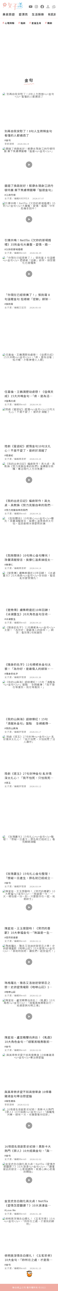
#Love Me (10, 1210)
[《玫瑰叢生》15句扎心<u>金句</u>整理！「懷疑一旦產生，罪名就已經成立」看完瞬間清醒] (29, 852)
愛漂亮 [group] (23, 14)
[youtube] (30, 6)
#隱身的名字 (11, 673)
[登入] (48, 6)
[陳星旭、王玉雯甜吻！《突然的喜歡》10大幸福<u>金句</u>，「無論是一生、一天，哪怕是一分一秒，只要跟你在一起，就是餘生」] (29, 907)
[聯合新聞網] (4, 5)
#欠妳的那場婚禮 (14, 249)
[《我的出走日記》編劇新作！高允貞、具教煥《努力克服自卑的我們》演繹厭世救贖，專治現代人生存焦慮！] (29, 479)
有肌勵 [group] (52, 14)
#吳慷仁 (9, 564)
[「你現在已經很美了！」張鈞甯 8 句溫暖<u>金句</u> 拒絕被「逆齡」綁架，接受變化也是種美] (29, 273)
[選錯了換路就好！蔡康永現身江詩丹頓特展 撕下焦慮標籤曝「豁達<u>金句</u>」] (29, 164)
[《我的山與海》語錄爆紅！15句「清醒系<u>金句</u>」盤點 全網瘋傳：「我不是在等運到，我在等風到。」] (29, 698)
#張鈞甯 (9, 304)
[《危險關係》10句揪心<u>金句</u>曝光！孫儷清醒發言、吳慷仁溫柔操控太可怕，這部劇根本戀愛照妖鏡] (29, 534)
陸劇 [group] (23, 23)
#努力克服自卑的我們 (16, 510)
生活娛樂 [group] (38, 14)
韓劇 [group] (49, 23)
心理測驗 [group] (10, 23)
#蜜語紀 (9, 455)
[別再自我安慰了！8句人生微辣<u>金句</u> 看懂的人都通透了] (29, 110)
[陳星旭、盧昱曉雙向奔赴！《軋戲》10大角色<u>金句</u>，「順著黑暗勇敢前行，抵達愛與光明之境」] (29, 1016)
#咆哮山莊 (10, 991)
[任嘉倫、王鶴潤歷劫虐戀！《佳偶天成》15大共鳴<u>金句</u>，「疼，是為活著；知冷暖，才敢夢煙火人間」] (29, 370)
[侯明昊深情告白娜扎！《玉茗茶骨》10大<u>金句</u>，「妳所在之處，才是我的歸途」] (29, 1234)
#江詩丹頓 (10, 194)
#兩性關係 (10, 1101)
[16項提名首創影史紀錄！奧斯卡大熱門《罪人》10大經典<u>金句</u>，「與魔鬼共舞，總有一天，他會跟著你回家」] (29, 1125)
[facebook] (42, 6)
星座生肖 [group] (36, 23)
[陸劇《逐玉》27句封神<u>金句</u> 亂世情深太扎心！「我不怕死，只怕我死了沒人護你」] (29, 752)
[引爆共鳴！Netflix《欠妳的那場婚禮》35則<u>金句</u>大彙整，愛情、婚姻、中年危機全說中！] (29, 219)
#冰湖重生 (10, 619)
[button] (53, 6)
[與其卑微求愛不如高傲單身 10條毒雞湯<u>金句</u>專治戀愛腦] (29, 1071)
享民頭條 (9, 143)
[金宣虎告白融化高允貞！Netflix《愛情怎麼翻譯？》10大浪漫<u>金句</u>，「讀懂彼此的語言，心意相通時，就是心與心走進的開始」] (29, 1180)
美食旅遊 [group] (9, 14)
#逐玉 (8, 782)
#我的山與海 (11, 728)
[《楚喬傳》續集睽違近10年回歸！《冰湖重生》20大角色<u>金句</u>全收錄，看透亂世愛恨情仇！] (29, 589)
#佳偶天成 (10, 400)
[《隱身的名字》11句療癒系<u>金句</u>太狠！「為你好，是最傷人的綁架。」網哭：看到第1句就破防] (29, 643)
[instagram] (36, 6)
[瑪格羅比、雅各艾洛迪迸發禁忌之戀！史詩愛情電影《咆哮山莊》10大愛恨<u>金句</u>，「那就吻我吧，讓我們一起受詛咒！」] (29, 961)
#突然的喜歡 (11, 937)
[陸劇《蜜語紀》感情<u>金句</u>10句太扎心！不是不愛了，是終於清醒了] (29, 425)
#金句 (8, 140)
